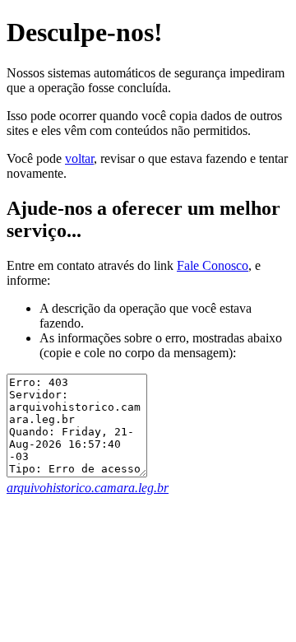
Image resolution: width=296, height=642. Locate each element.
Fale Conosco (212, 265)
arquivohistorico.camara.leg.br (88, 488)
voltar (79, 158)
